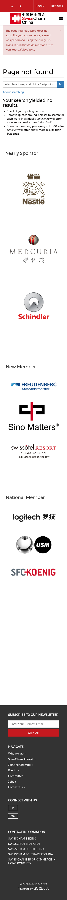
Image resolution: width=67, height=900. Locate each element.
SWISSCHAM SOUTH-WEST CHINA (30, 854)
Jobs (11, 781)
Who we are (15, 753)
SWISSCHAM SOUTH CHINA (26, 849)
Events (12, 770)
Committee (15, 776)
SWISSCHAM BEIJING (22, 838)
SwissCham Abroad (20, 759)
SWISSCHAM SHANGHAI (24, 844)
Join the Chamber (19, 765)
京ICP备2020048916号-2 (33, 883)
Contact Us (15, 787)
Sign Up (33, 732)
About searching (13, 92)
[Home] (27, 18)
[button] (60, 30)
